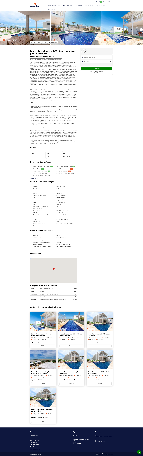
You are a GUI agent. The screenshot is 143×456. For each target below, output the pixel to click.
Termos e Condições (53, 9)
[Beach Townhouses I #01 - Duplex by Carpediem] (100, 359)
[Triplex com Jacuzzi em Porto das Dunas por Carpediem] (43, 322)
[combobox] (98, 61)
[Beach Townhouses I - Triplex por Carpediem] (100, 322)
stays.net (105, 453)
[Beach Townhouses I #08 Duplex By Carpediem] (43, 397)
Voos (59, 5)
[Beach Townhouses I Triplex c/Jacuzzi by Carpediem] (43, 359)
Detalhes (43, 345)
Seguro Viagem (52, 5)
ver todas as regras (35, 178)
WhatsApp (97, 68)
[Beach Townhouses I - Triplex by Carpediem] (71, 359)
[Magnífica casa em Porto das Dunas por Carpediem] (71, 322)
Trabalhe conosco (100, 5)
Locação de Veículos (67, 5)
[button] (141, 29)
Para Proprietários (89, 5)
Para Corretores (78, 5)
